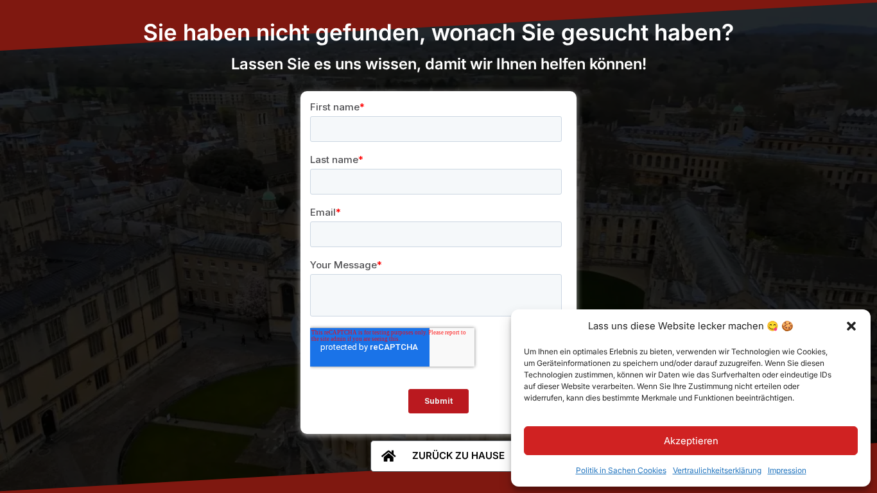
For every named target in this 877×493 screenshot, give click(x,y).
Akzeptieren (691, 441)
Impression (787, 470)
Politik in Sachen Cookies (621, 470)
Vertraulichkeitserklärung (717, 470)
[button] (851, 326)
